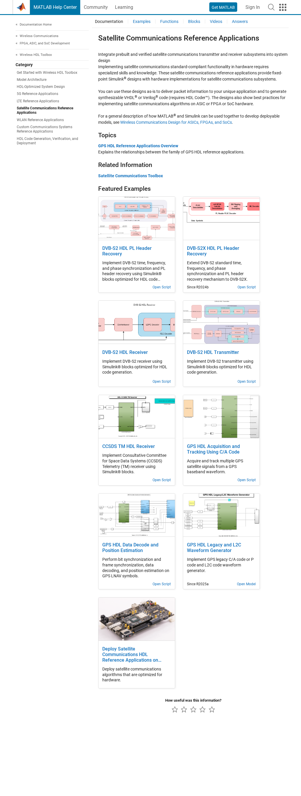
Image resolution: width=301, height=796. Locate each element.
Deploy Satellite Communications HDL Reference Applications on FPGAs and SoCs (130, 654)
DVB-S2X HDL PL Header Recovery (213, 251)
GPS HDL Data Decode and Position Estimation (130, 547)
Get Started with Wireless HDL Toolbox (47, 73)
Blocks (194, 21)
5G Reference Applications (37, 94)
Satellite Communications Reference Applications (45, 110)
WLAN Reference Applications (40, 120)
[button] (271, 7)
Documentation (109, 21)
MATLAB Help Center (55, 7)
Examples (141, 21)
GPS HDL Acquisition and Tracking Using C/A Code (213, 449)
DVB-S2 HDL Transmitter (213, 352)
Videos (216, 21)
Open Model (246, 584)
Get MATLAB (223, 7)
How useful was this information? (193, 700)
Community (96, 7)
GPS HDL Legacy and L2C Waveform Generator (214, 547)
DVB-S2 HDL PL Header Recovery (127, 251)
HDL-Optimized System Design (41, 87)
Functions (169, 21)
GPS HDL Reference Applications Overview (138, 145)
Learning (124, 7)
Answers (240, 21)
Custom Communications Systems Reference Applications (44, 129)
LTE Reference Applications (38, 101)
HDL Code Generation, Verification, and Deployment (47, 141)
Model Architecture (31, 80)
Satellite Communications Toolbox (130, 175)
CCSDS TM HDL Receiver (128, 446)
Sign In (252, 7)
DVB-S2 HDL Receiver (125, 352)
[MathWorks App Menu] (282, 7)
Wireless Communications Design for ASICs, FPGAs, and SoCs (176, 122)
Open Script (162, 287)
